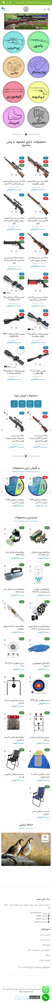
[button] (40, 175)
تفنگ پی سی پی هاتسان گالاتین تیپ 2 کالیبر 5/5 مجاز (38, 221)
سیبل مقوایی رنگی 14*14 (40, 700)
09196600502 (29, 2)
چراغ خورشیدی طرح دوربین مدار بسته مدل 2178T (38, 627)
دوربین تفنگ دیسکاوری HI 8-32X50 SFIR (38, 335)
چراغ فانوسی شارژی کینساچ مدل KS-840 (41, 590)
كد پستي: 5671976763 (40, 913)
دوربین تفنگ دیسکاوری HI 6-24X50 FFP (14, 298)
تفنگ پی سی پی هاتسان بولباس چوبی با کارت (38, 259)
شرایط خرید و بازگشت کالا (39, 950)
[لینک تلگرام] (3, 2)
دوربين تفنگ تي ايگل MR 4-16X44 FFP (14, 335)
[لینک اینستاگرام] (10, 2)
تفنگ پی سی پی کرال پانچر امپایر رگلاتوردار (37, 182)
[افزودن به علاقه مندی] (35, 175)
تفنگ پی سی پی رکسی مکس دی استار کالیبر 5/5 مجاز (14, 182)
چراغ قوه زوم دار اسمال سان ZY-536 (40, 553)
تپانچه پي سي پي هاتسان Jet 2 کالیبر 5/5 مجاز (38, 298)
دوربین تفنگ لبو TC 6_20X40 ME (38, 372)
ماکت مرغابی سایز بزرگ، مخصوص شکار (15, 501)
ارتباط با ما (45, 940)
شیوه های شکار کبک (26, 861)
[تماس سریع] (45, 997)
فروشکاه (46, 945)
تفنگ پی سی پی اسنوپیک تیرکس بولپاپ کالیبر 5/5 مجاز (14, 221)
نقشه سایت (44, 960)
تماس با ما (45, 935)
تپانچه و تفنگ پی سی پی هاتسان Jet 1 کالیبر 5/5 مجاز (14, 260)
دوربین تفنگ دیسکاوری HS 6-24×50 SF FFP (14, 372)
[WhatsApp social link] (7, 2)
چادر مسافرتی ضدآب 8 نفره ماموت (40, 775)
